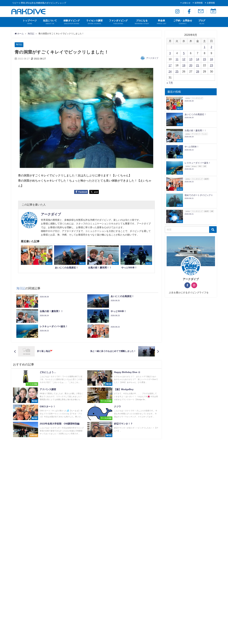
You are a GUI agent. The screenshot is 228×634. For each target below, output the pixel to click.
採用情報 (199, 3)
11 (177, 59)
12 (183, 59)
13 (190, 59)
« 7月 (170, 82)
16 (211, 59)
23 (211, 65)
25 (176, 71)
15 (204, 59)
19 (183, 65)
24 (170, 71)
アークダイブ (152, 58)
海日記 (19, 44)
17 (170, 65)
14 (197, 59)
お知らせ (186, 3)
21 (197, 65)
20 (190, 65)
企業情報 (211, 3)
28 (197, 71)
